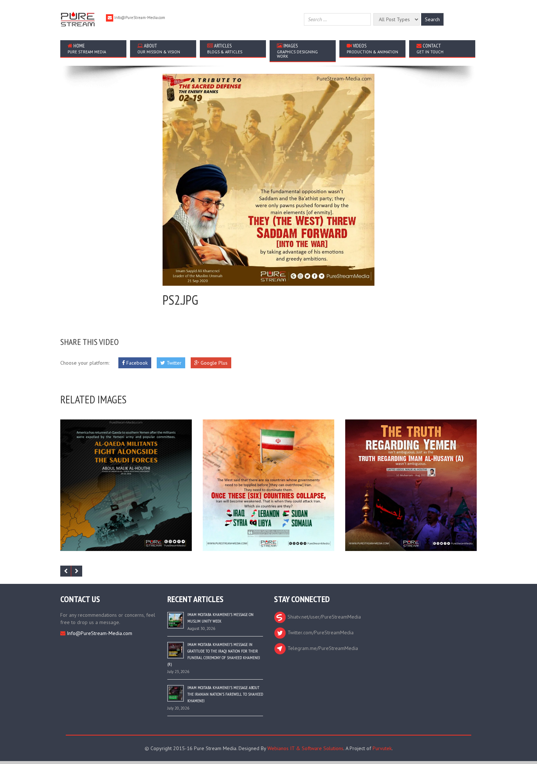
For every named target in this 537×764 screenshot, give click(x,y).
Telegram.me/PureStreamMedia (322, 648)
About (158, 48)
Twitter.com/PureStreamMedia (320, 632)
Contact (429, 48)
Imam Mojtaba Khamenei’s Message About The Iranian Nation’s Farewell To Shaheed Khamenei (225, 694)
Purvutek (382, 748)
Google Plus (213, 363)
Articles (224, 48)
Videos (372, 48)
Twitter (173, 363)
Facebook (136, 363)
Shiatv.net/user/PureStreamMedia (323, 616)
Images (297, 50)
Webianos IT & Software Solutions (305, 748)
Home (87, 48)
